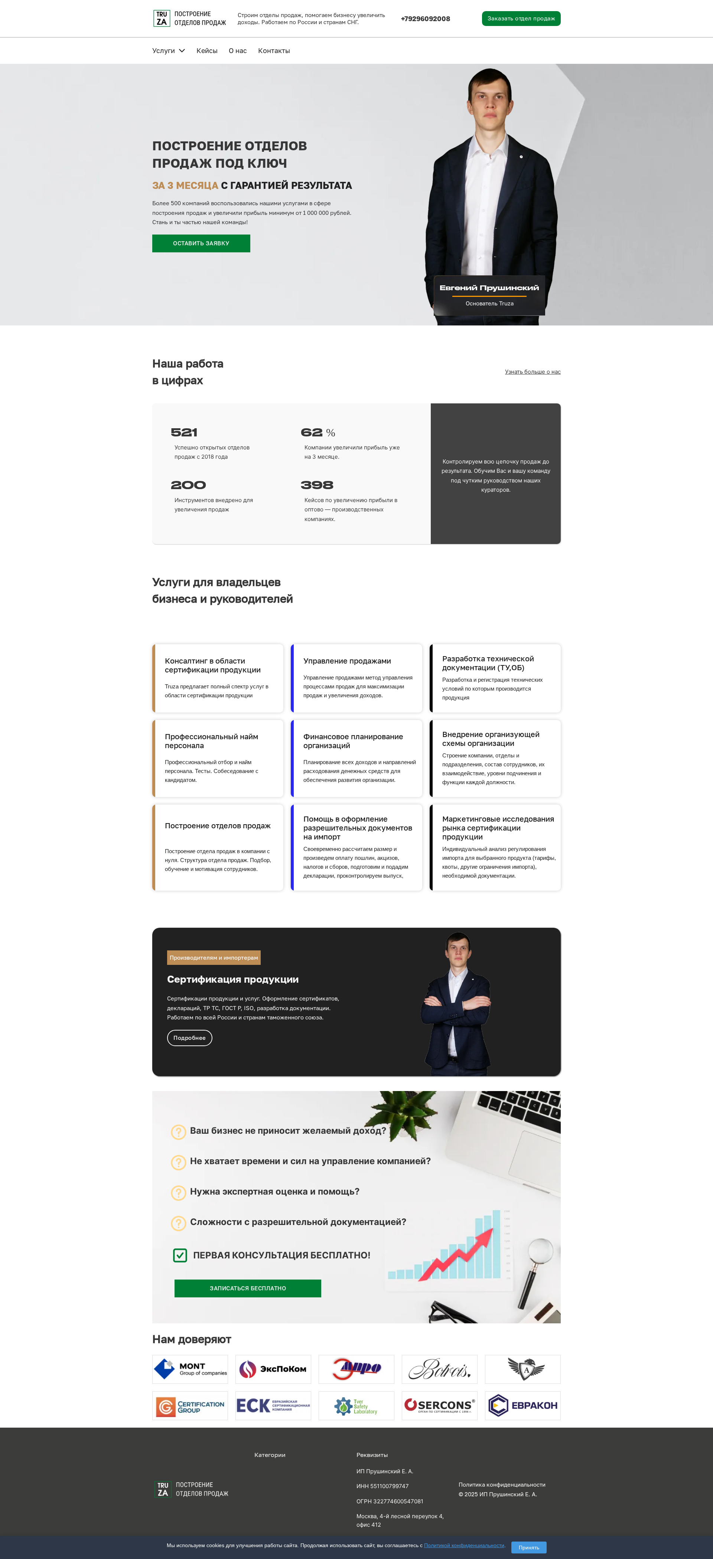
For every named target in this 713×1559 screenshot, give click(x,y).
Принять (529, 1547)
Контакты (274, 50)
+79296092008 (425, 18)
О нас (238, 50)
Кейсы (207, 50)
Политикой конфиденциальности (464, 1545)
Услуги (163, 50)
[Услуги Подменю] (182, 50)
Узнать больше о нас (533, 371)
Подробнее (189, 1037)
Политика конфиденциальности (502, 1484)
